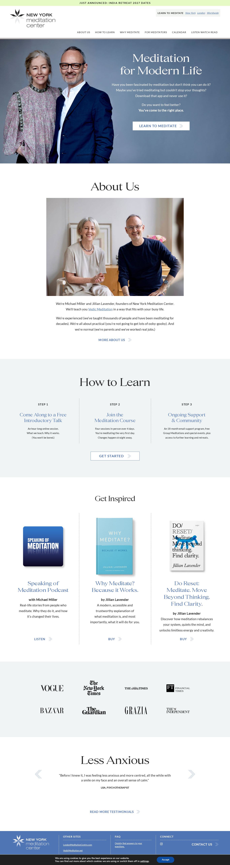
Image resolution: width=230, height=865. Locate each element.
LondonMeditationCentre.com (77, 845)
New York (190, 13)
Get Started (112, 456)
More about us (111, 340)
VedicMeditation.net (73, 850)
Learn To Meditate (158, 126)
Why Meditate (130, 32)
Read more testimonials (112, 811)
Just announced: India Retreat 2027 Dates (115, 3)
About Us (83, 32)
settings (144, 861)
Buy (112, 639)
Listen (40, 639)
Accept (165, 859)
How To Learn (105, 32)
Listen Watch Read (204, 32)
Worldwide (213, 13)
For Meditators (156, 32)
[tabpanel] (115, 772)
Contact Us (202, 844)
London (201, 13)
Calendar (179, 32)
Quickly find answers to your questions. (128, 845)
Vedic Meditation (100, 309)
